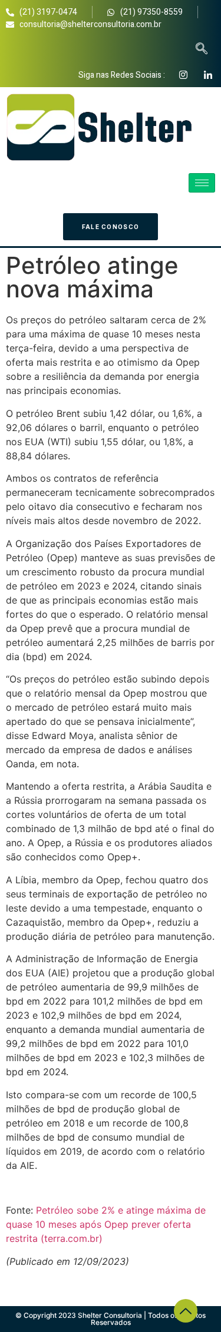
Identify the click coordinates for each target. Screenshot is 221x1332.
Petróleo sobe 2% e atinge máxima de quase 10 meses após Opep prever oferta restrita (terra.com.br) (106, 1224)
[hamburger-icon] (202, 183)
